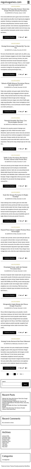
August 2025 (5, 442)
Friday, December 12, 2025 (20, 198)
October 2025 (5, 440)
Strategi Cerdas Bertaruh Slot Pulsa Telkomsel (15, 341)
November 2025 (6, 438)
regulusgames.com (11, 2)
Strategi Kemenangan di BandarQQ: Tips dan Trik (14, 401)
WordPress (27, 466)
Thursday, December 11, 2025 (19, 271)
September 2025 (6, 441)
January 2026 (5, 436)
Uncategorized (15, 6)
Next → (22, 374)
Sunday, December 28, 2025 (19, 50)
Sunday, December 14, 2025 (20, 161)
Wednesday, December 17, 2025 (20, 124)
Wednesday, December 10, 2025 (19, 343)
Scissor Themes (10, 466)
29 (17, 374)
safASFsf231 (9, 13)
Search (4, 381)
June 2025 (4, 445)
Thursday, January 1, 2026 (20, 13)
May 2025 (4, 446)
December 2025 (6, 437)
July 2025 (4, 444)
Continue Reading (9, 37)
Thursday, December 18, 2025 (20, 87)
